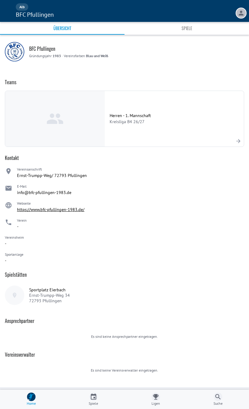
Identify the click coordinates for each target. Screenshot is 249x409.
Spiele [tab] (187, 28)
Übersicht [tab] (62, 28)
